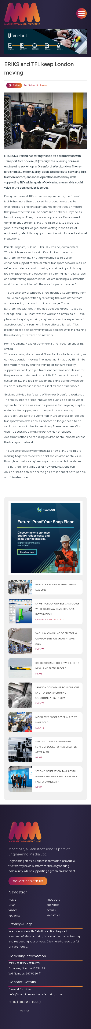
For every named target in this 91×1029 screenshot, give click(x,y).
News (43, 85)
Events (51, 910)
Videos (12, 910)
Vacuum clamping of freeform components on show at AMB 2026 (56, 638)
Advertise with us (28, 881)
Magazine (53, 915)
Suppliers (53, 905)
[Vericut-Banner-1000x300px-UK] (45, 41)
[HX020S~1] (45, 538)
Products (53, 899)
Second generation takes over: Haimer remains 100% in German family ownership (56, 776)
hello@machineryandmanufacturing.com (35, 994)
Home (12, 899)
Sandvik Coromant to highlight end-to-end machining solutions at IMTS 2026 (57, 692)
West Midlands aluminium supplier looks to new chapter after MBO (56, 746)
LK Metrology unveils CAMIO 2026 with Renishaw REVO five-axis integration (57, 608)
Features (14, 915)
